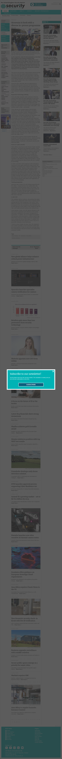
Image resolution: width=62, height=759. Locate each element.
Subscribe (31, 384)
